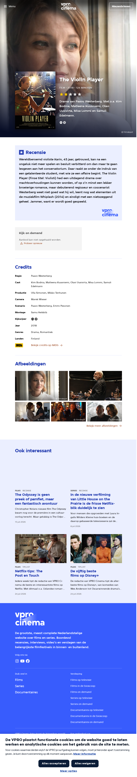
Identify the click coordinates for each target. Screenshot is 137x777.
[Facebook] (28, 661)
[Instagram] (17, 661)
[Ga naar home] (68, 6)
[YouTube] (22, 661)
